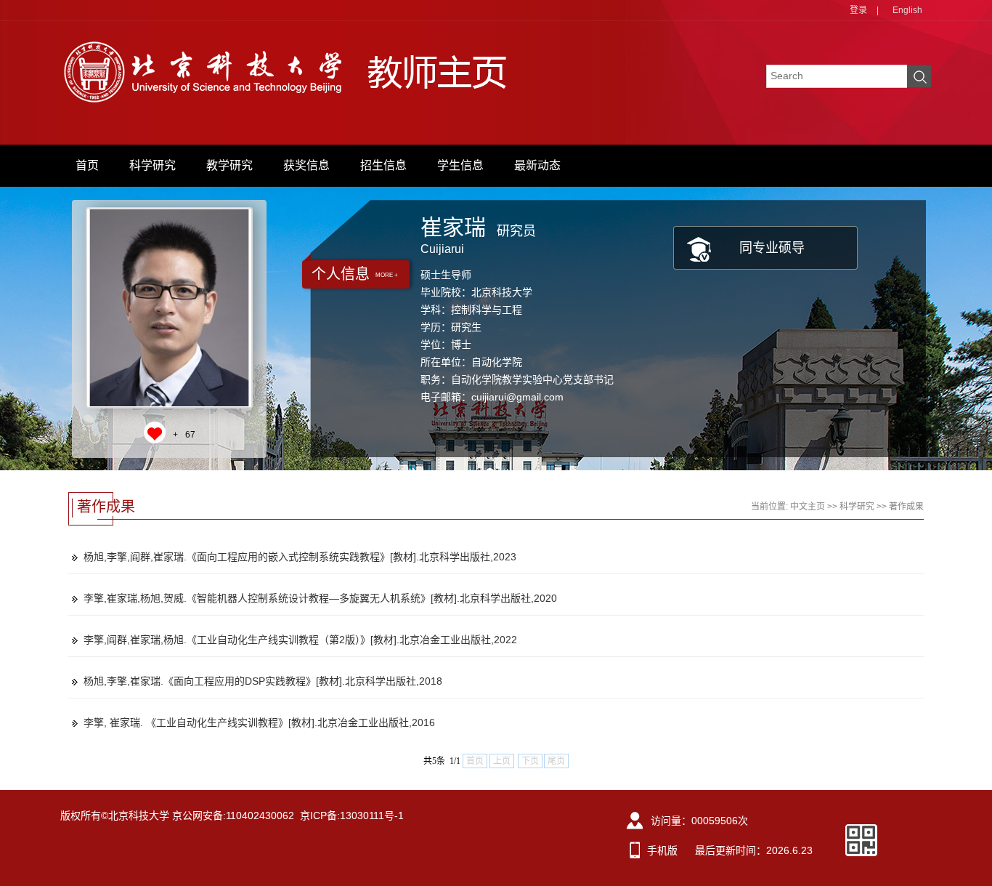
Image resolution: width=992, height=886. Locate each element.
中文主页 (807, 507)
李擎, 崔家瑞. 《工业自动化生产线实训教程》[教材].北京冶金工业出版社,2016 (259, 722)
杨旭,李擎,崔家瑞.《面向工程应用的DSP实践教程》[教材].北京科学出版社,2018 (263, 681)
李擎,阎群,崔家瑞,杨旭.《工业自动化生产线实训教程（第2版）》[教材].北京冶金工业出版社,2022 (300, 639)
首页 (87, 165)
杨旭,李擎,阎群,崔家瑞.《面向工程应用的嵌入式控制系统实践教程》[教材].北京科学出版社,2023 (300, 557)
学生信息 (460, 165)
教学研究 (229, 165)
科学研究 (152, 165)
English (907, 10)
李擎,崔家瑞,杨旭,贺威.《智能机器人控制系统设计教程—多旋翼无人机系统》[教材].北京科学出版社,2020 (320, 598)
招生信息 (383, 165)
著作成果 (906, 507)
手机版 (662, 850)
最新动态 (537, 165)
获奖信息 (306, 165)
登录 (858, 10)
